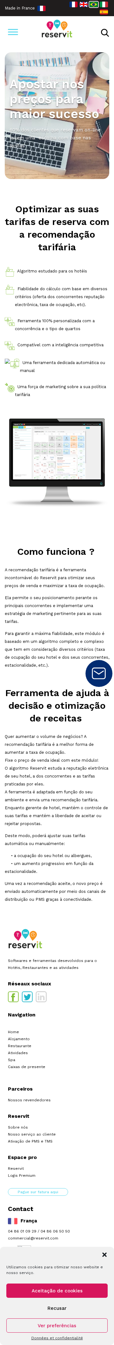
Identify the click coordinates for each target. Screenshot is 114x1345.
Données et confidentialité (57, 1338)
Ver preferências (57, 1326)
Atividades (18, 1053)
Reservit (16, 1168)
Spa (11, 1060)
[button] (104, 1255)
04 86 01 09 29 (22, 1231)
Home (13, 1032)
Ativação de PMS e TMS (30, 1141)
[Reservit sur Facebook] (13, 997)
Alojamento (19, 1039)
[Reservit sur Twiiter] (27, 997)
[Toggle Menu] (13, 32)
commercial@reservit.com (33, 1238)
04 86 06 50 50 (55, 1231)
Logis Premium (21, 1175)
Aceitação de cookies (57, 1291)
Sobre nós (18, 1127)
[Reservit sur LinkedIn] (41, 997)
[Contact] (99, 673)
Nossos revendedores (29, 1100)
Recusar (57, 1308)
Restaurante (19, 1046)
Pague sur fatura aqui (38, 1192)
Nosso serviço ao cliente (32, 1134)
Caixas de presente (26, 1067)
